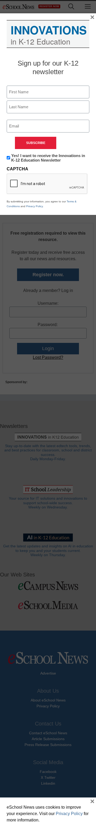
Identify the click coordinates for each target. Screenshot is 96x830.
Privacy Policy (34, 206)
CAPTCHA (17, 169)
